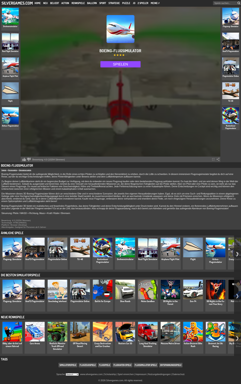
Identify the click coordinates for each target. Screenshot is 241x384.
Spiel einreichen (126, 374)
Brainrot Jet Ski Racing (215, 345)
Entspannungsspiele (170, 365)
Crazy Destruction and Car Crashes (102, 345)
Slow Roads (125, 301)
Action (65, 3)
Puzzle (126, 3)
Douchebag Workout (57, 301)
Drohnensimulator (125, 259)
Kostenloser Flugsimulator (102, 260)
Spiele (3, 170)
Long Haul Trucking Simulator (147, 345)
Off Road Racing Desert (80, 345)
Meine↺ (155, 3)
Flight (193, 259)
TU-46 (80, 259)
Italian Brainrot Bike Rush (193, 345)
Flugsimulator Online (57, 259)
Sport (102, 3)
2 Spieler (143, 3)
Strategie (114, 3)
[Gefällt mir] (24, 159)
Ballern (92, 3)
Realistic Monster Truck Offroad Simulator (57, 346)
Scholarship (110, 374)
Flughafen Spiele (122, 365)
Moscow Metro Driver (170, 343)
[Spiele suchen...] (239, 3)
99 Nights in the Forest (170, 302)
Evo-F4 (193, 301)
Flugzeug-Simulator (12, 259)
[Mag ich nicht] (29, 159)
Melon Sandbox (148, 301)
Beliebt (54, 3)
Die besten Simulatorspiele (20, 275)
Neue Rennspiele (13, 317)
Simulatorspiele (25, 170)
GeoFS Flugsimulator (34, 259)
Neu (45, 3)
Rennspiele (78, 3)
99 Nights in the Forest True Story (216, 302)
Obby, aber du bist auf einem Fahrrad (12, 345)
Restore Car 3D (125, 343)
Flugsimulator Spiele (146, 365)
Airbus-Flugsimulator (215, 260)
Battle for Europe (102, 301)
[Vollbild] (213, 159)
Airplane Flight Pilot (170, 259)
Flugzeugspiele (88, 365)
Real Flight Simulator (147, 259)
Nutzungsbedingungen (159, 374)
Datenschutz (178, 374)
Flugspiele (104, 365)
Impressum (140, 374)
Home (38, 3)
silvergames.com (17, 3)
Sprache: (61, 374)
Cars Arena (35, 343)
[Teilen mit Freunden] (218, 159)
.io (134, 3)
